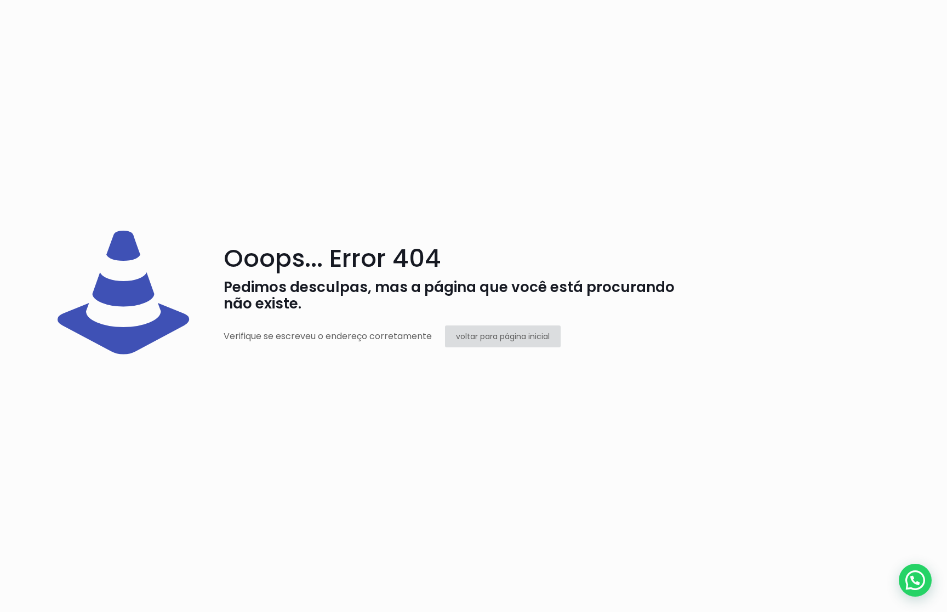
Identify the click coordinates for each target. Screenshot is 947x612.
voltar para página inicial (503, 336)
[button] (915, 580)
